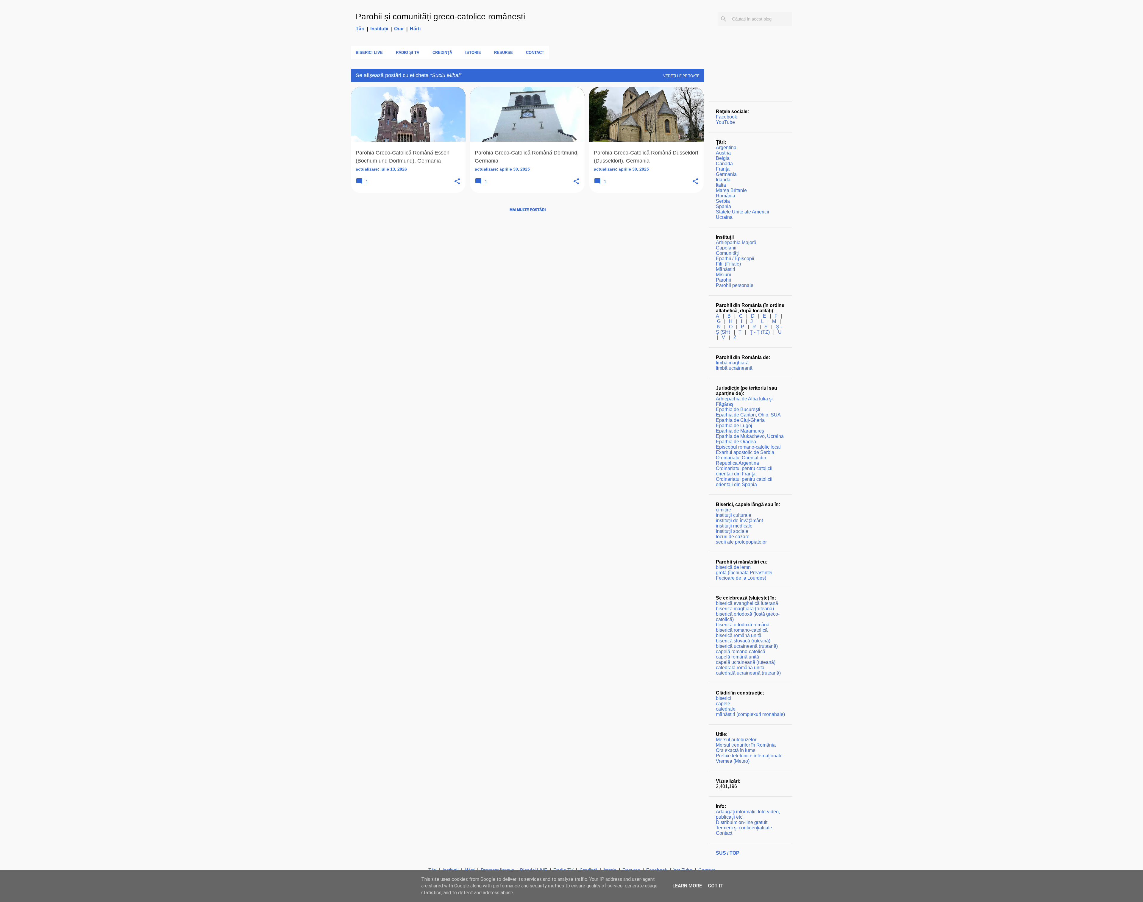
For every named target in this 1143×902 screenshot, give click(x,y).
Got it (715, 886)
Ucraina (724, 217)
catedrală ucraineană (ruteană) (748, 672)
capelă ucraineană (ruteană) (745, 662)
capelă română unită (737, 656)
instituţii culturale (733, 515)
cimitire (723, 509)
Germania (726, 174)
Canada (724, 163)
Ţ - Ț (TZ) (760, 332)
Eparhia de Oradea (736, 441)
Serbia (723, 201)
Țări (360, 28)
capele (723, 703)
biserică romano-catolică (742, 630)
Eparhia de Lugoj (734, 425)
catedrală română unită (740, 667)
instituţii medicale (734, 525)
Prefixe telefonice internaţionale (749, 755)
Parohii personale (734, 285)
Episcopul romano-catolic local (748, 447)
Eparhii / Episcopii (735, 258)
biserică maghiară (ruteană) (745, 608)
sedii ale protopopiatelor (741, 541)
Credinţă (442, 52)
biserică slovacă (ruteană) (743, 640)
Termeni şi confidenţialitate (744, 827)
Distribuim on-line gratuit (741, 822)
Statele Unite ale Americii (742, 211)
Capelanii (726, 247)
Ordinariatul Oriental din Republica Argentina (741, 460)
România (725, 195)
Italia (721, 185)
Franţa (723, 168)
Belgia (723, 158)
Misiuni (723, 274)
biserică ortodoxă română (742, 624)
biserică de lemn (733, 567)
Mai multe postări (528, 210)
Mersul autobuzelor (736, 739)
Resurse (503, 52)
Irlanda (723, 179)
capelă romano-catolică (740, 651)
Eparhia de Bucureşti (738, 409)
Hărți (415, 28)
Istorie (473, 52)
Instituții (379, 28)
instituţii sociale (732, 531)
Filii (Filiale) (728, 263)
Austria (723, 152)
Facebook (726, 116)
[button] (457, 182)
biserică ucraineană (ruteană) (747, 646)
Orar (399, 28)
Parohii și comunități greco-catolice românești (440, 16)
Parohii (723, 280)
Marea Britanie (731, 190)
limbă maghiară (732, 362)
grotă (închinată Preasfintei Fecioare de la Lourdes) (744, 575)
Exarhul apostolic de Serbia (745, 452)
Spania (723, 206)
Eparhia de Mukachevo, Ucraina (750, 436)
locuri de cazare (732, 536)
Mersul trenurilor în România (746, 744)
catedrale (726, 708)
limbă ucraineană (734, 368)
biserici (723, 698)
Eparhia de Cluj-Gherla (740, 420)
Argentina (726, 147)
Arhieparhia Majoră (736, 242)
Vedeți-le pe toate (681, 76)
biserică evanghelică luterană (747, 603)
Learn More (687, 886)
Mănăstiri (725, 269)
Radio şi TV (407, 52)
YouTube (725, 122)
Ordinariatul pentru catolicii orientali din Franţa (744, 471)
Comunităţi (727, 253)
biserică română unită (738, 635)
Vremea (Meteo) (732, 761)
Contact (535, 52)
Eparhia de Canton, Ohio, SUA (748, 414)
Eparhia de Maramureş (740, 430)
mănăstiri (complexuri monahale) (750, 714)
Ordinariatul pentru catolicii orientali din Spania (744, 482)
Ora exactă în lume (735, 750)
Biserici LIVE (369, 52)
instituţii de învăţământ (739, 520)
